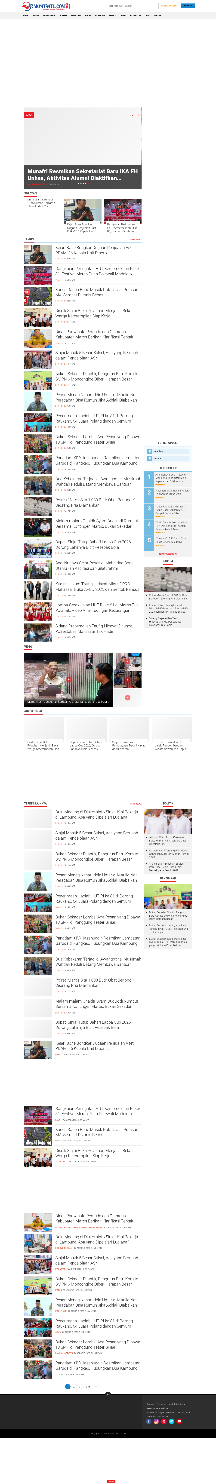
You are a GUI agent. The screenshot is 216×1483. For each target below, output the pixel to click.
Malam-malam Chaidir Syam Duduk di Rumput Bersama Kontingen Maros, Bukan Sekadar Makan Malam (96, 526)
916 (88, 1386)
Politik (63, 15)
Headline (158, 451)
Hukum (88, 15)
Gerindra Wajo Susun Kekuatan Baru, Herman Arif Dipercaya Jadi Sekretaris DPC (167, 841)
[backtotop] (108, 1395)
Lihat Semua (136, 240)
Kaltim (157, 15)
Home (25, 15)
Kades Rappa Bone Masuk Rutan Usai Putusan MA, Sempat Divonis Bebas (96, 292)
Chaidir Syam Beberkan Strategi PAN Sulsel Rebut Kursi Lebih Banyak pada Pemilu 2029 (166, 867)
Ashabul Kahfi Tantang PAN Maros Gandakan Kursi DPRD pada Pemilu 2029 (169, 854)
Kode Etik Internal (177, 1404)
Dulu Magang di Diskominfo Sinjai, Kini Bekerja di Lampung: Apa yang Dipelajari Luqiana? (96, 815)
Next (96, 1386)
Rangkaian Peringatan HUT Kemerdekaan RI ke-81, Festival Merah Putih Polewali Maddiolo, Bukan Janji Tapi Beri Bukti (122, 228)
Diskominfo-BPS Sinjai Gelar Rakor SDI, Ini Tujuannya (171, 540)
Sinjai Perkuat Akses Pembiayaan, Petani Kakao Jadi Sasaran (128, 745)
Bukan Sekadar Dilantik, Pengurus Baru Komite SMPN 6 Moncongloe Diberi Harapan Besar (96, 376)
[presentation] (133, 115)
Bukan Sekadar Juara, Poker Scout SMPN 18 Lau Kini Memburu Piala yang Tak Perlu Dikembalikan (168, 942)
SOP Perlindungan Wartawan (161, 1412)
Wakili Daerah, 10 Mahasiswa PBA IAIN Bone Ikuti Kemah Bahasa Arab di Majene (171, 526)
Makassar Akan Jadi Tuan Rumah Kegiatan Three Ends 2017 (41, 203)
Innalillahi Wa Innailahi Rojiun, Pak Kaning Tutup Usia (172, 492)
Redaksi (150, 1404)
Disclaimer (162, 1404)
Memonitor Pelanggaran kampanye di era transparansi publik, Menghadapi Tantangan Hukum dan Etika (91, 701)
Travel (123, 15)
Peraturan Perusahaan (158, 1408)
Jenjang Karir (184, 1412)
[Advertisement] (108, 63)
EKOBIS (112, 15)
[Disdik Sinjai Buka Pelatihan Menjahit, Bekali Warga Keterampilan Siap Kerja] (38, 1157)
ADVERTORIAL (49, 15)
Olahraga (100, 15)
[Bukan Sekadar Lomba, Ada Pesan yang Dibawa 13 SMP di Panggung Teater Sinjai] (38, 1348)
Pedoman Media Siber (157, 1416)
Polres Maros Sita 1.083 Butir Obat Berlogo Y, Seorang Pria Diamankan (95, 502)
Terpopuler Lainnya (168, 554)
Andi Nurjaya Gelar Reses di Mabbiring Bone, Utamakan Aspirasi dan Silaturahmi (94, 566)
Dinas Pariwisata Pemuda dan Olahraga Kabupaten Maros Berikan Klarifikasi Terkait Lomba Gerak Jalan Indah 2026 (94, 337)
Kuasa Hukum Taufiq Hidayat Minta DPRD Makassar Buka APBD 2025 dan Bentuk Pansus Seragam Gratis (97, 589)
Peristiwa (76, 15)
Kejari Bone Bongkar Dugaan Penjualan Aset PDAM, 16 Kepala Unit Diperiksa (81, 228)
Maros (31, 184)
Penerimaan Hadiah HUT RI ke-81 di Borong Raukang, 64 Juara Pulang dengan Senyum (94, 418)
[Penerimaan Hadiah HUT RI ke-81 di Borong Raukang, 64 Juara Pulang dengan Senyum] (38, 1327)
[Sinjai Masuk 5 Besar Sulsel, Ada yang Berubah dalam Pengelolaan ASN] (38, 1264)
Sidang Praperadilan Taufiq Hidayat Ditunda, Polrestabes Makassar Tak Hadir (94, 629)
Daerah (35, 15)
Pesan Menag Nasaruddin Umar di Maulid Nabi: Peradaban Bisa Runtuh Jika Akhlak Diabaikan (97, 397)
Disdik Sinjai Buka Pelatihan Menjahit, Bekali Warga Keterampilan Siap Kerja (94, 313)
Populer (188, 6)
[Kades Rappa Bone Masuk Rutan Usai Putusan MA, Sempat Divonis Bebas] (38, 1136)
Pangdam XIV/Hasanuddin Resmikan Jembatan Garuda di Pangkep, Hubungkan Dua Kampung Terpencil (97, 463)
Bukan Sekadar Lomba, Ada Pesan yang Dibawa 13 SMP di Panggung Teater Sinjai (97, 439)
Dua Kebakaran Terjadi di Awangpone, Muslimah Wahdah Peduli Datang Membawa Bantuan (98, 481)
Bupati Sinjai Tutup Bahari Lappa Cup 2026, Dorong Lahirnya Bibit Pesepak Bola (93, 545)
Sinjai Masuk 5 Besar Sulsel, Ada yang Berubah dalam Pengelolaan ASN (96, 355)
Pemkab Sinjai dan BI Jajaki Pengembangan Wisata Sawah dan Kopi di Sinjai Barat (171, 745)
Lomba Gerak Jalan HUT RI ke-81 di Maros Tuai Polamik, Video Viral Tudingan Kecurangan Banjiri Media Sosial (97, 610)
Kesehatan (135, 15)
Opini (147, 15)
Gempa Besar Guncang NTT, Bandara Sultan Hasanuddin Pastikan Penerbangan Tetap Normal (81, 178)
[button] (78, 183)
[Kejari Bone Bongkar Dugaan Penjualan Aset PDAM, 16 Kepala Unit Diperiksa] (38, 1049)
